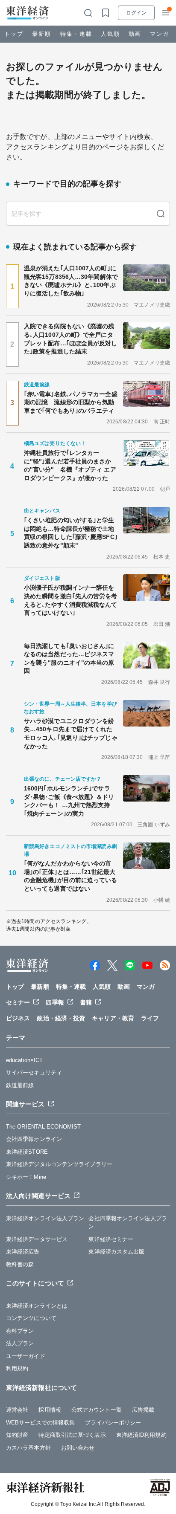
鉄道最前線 (20, 1085)
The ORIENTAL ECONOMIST (43, 1126)
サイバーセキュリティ (34, 1072)
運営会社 (17, 1410)
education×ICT (24, 1060)
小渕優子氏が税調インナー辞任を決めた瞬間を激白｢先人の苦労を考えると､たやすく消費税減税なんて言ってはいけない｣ (70, 600)
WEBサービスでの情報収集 (40, 1422)
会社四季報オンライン (34, 1139)
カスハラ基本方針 (28, 1448)
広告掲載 (143, 1410)
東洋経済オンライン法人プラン (45, 1218)
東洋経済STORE (27, 1152)
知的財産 (17, 1435)
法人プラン (20, 1343)
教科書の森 (20, 1264)
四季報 (55, 1002)
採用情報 (49, 1410)
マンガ (159, 34)
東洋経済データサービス (36, 1239)
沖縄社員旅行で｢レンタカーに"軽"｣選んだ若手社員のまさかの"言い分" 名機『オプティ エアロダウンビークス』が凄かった (70, 465)
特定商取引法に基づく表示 (72, 1435)
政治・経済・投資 (61, 1018)
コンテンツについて (31, 1318)
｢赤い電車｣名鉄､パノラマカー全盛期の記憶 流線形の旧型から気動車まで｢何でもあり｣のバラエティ (70, 402)
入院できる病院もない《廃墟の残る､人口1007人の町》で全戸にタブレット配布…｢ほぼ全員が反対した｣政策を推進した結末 (70, 339)
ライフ (150, 1018)
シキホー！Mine (26, 1177)
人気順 (110, 34)
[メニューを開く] (165, 13)
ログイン (136, 13)
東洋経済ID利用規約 (141, 1435)
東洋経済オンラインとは (36, 1306)
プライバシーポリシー (113, 1422)
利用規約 (17, 1368)
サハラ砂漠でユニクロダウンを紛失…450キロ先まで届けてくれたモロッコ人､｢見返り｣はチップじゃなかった (70, 734)
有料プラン (20, 1331)
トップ (13, 34)
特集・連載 (76, 34)
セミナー (18, 1002)
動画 (135, 34)
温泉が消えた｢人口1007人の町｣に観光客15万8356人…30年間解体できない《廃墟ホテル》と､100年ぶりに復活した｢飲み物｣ (71, 281)
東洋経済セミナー (110, 1239)
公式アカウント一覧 (96, 1410)
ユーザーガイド (25, 1356)
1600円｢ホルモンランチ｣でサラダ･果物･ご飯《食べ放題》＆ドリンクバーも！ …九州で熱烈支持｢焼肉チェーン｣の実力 (69, 801)
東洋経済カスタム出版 (116, 1251)
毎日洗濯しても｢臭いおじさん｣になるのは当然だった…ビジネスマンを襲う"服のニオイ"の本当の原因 (69, 658)
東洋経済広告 (23, 1251)
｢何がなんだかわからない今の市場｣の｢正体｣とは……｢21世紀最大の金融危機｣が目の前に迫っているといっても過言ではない (70, 876)
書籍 (86, 1002)
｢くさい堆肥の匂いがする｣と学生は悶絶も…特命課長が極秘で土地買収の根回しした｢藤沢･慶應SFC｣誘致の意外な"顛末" (70, 533)
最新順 (41, 34)
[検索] (161, 214)
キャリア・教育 (113, 1018)
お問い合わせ (78, 1448)
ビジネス (18, 1018)
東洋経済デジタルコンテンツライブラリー (59, 1164)
